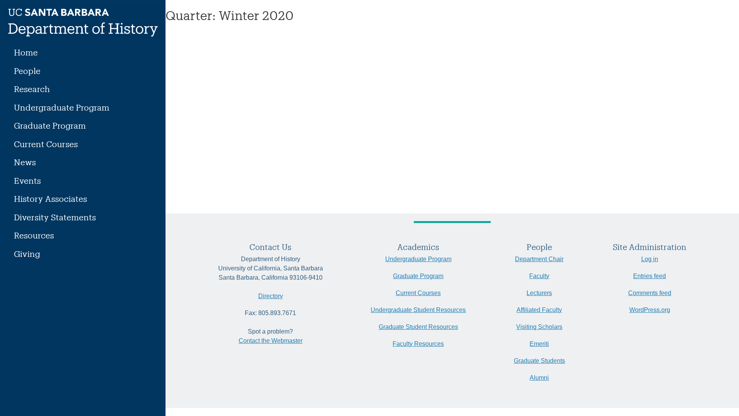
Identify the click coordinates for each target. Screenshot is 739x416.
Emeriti (539, 344)
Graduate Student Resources (418, 327)
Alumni (539, 377)
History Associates (50, 198)
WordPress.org (649, 310)
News (25, 162)
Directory (270, 296)
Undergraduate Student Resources (418, 310)
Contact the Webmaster (271, 340)
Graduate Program (50, 125)
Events (27, 180)
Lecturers (539, 293)
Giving (27, 253)
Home (26, 52)
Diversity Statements (55, 217)
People (27, 70)
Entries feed (649, 276)
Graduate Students (539, 360)
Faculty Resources (418, 344)
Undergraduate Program (61, 107)
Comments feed (649, 293)
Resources (34, 235)
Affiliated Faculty (539, 310)
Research (32, 89)
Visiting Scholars (539, 327)
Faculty (539, 276)
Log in (649, 259)
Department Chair (539, 259)
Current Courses (46, 144)
